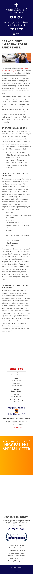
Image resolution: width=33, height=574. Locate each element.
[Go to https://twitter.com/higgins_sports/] (15, 17)
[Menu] (16, 571)
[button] (16, 462)
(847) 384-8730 (16, 29)
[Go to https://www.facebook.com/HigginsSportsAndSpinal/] (11, 17)
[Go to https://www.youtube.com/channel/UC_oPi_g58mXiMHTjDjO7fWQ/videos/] (18, 17)
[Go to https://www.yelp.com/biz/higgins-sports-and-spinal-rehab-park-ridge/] (22, 17)
